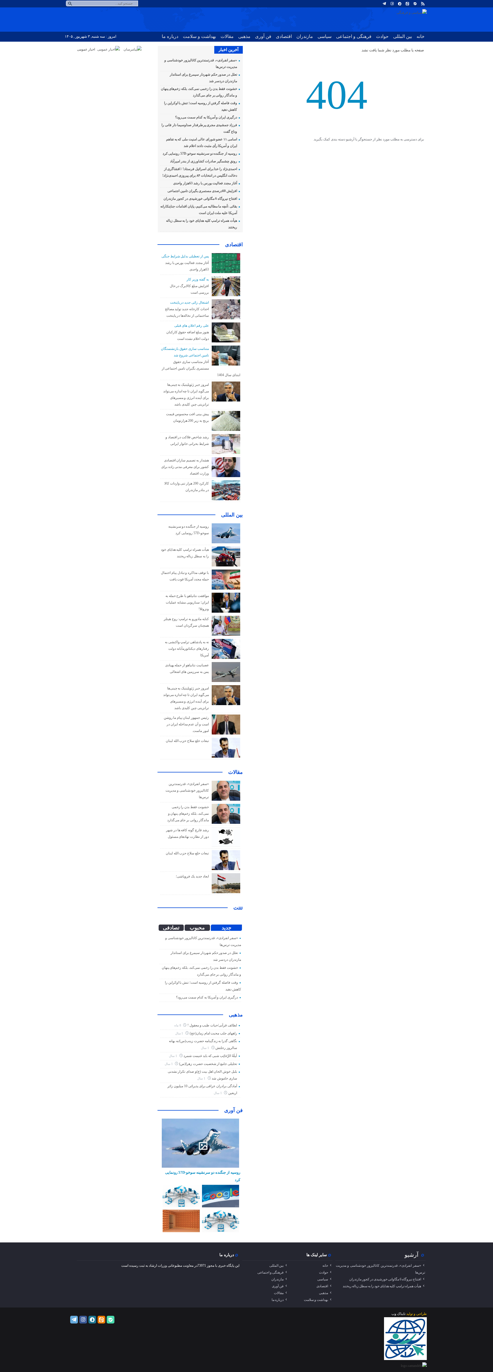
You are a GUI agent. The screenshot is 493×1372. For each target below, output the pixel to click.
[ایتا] (407, 3)
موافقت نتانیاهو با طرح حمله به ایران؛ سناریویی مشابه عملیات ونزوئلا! (187, 602)
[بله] (415, 3)
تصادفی (171, 928)
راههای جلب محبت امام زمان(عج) (213, 1033)
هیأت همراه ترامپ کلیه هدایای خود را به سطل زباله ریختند (382, 1286)
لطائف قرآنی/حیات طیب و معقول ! (212, 1025)
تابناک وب (398, 1314)
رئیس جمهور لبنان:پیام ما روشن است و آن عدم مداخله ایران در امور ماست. (186, 724)
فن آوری (263, 36)
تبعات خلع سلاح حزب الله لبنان (187, 741)
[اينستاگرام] (392, 3)
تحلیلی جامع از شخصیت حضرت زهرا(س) (208, 1064)
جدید (226, 928)
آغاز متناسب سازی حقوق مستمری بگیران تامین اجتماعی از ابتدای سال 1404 (201, 368)
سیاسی (325, 36)
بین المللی (402, 36)
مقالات (227, 36)
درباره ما (170, 36)
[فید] (422, 3)
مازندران (304, 36)
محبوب (197, 928)
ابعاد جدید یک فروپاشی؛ (192, 876)
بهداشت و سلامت (199, 36)
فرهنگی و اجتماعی (353, 36)
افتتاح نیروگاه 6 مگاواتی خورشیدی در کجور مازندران (200, 199)
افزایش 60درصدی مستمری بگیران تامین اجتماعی (202, 191)
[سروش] (399, 3)
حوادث (382, 36)
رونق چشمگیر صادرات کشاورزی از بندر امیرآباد (203, 161)
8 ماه (178, 1025)
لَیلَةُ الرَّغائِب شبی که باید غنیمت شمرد (210, 1056)
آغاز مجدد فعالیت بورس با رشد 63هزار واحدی (205, 183)
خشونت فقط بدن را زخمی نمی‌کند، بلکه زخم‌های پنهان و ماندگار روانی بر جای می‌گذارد (188, 813)
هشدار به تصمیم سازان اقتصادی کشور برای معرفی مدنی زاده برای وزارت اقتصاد (185, 466)
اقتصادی (284, 36)
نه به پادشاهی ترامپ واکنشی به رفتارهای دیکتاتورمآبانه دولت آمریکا (187, 648)
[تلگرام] (384, 3)
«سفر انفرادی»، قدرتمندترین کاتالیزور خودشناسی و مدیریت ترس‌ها (187, 790)
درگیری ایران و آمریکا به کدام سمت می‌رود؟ (206, 117)
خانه (421, 36)
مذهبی (244, 36)
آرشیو (412, 1255)
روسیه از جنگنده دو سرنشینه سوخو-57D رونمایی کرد (200, 154)
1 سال (179, 1033)
